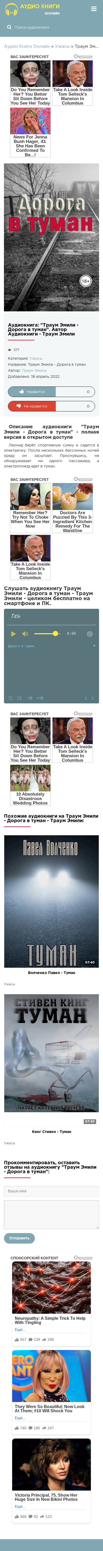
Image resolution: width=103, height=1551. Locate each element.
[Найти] (9, 27)
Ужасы (36, 358)
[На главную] (33, 9)
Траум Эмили (34, 370)
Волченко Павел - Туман (51, 973)
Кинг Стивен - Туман (51, 1131)
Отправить (19, 1238)
